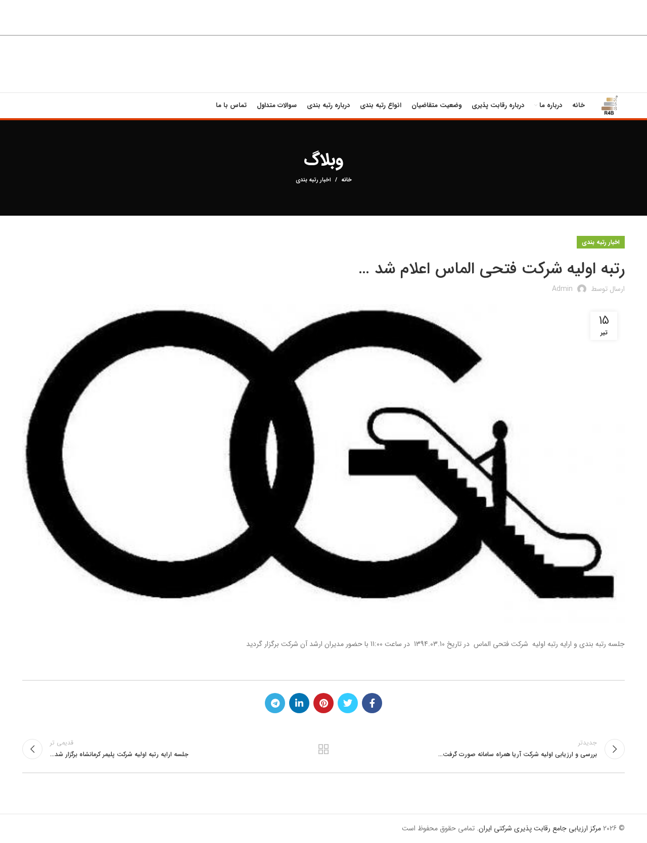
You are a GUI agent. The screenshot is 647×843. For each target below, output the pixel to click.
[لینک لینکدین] (299, 703)
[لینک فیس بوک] (372, 703)
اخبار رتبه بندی (313, 180)
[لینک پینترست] (323, 703)
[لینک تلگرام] (275, 703)
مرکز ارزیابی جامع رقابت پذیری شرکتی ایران (540, 828)
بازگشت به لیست (324, 749)
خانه (346, 180)
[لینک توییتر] (348, 703)
